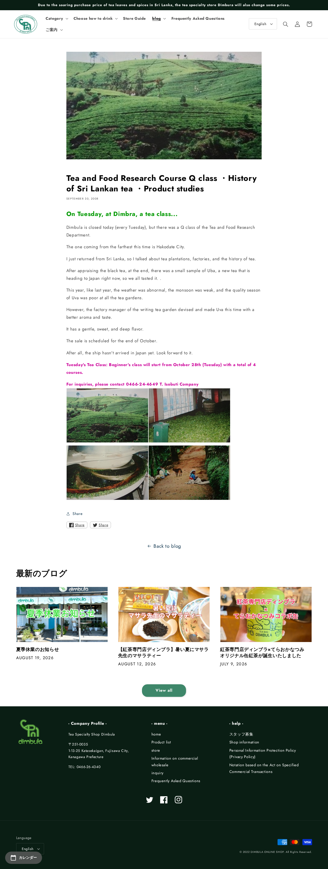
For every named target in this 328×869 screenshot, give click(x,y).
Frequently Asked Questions (175, 781)
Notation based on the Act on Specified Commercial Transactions (264, 768)
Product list (161, 742)
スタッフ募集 (241, 734)
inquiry (157, 773)
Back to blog (167, 546)
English (260, 23)
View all (164, 690)
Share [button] (78, 513)
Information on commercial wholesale (174, 762)
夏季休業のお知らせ (37, 650)
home (156, 734)
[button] (56, 18)
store (155, 750)
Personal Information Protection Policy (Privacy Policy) (262, 754)
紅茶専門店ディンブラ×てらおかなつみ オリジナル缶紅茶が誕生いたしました (264, 653)
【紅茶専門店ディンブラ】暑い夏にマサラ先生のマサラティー (163, 653)
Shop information (244, 742)
